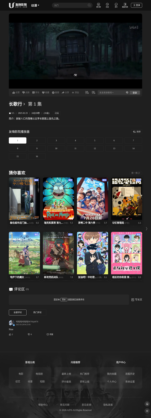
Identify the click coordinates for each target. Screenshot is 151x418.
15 (18, 156)
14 (133, 148)
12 (95, 148)
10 (56, 148)
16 (37, 156)
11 (75, 148)
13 (114, 148)
